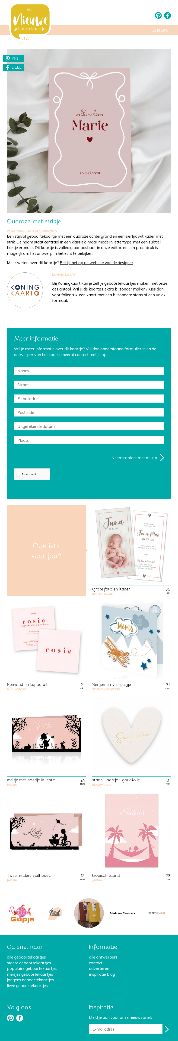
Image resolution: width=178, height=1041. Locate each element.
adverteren (99, 968)
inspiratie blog (102, 974)
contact (95, 962)
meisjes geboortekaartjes (30, 974)
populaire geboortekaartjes (32, 968)
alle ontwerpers (103, 957)
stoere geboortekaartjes (29, 962)
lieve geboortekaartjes (27, 985)
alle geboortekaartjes (26, 957)
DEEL (16, 67)
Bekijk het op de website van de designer (96, 262)
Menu (162, 30)
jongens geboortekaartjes (30, 979)
